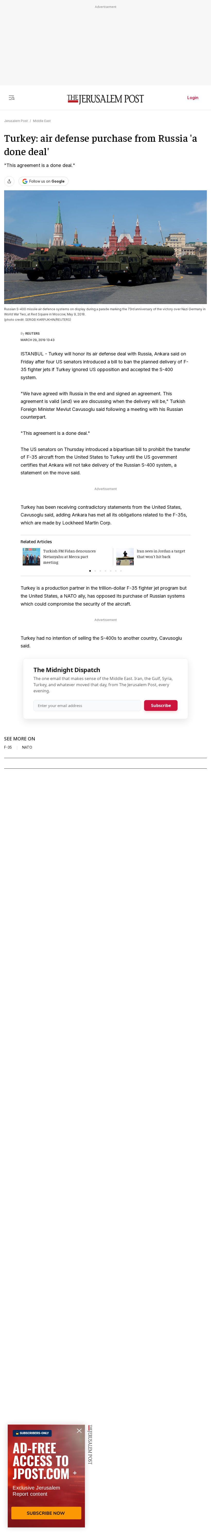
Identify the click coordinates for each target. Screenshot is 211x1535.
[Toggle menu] (11, 97)
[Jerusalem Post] (105, 99)
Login (192, 97)
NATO (27, 747)
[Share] (9, 181)
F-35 (8, 747)
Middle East (42, 121)
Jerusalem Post (16, 121)
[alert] (46, 1476)
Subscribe (161, 705)
